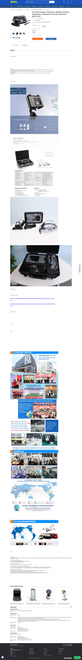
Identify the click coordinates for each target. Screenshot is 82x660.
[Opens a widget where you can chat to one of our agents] (77, 657)
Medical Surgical (31, 650)
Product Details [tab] (15, 45)
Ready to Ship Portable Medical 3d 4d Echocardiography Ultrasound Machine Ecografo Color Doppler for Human (32, 298)
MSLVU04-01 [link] (47, 9)
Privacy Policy (60, 651)
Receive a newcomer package (48, 655)
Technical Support (61, 650)
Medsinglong (37, 20)
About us (45, 651)
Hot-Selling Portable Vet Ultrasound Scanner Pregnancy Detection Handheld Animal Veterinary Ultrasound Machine (32, 303)
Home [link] (14, 9)
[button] (33, 34)
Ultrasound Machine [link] (20, 9)
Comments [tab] (24, 45)
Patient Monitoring (31, 651)
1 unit (11, 300)
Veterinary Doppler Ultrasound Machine (43, 22)
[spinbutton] (36, 34)
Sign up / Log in (46, 650)
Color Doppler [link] (27, 9)
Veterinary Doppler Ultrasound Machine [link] (37, 9)
